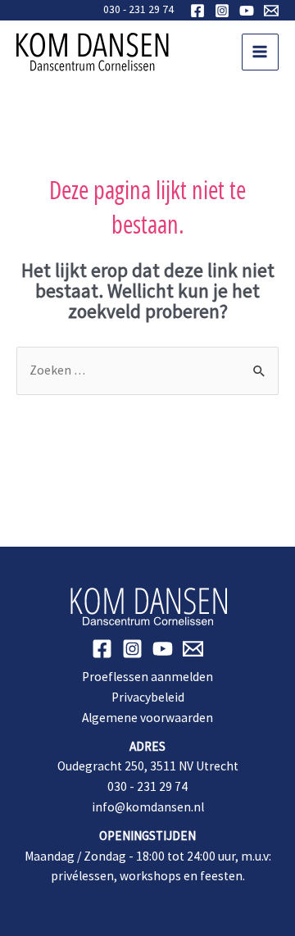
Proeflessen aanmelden (147, 676)
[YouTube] (246, 10)
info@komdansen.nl (148, 807)
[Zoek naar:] (147, 370)
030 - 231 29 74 (138, 9)
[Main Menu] (260, 52)
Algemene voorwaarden (147, 717)
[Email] (271, 10)
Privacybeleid (147, 697)
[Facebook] (197, 10)
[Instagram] (222, 10)
